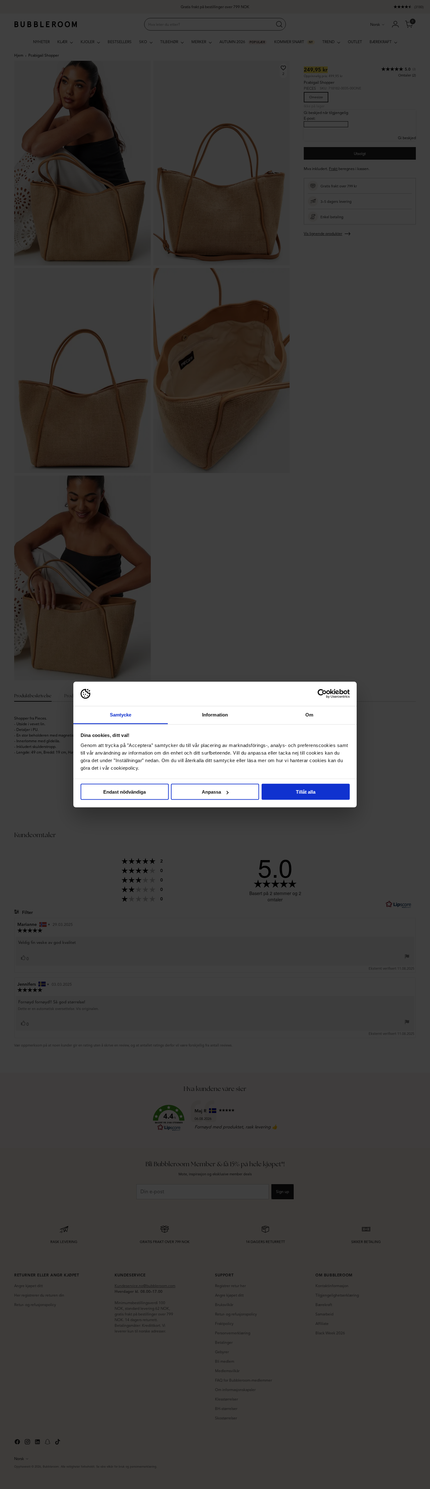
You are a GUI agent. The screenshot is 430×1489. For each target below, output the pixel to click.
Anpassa (211, 792)
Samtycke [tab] (121, 714)
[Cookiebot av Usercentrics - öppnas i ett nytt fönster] (322, 694)
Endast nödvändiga (124, 792)
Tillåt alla (305, 792)
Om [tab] (309, 714)
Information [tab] (215, 714)
